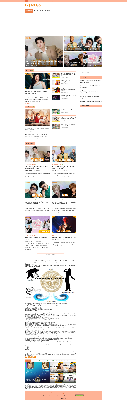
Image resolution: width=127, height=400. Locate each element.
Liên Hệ (68, 393)
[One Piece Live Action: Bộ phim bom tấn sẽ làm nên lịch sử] (37, 117)
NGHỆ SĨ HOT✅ (29, 70)
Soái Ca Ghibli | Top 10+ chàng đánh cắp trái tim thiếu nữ (68, 125)
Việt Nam (41, 10)
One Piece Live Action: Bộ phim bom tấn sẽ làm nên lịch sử (37, 128)
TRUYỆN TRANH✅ (30, 106)
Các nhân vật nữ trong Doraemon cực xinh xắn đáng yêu (68, 110)
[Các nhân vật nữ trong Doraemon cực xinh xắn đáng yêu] (56, 111)
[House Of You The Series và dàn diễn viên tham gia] (92, 59)
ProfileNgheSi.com (71, 395)
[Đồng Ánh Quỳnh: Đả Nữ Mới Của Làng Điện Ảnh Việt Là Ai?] (37, 81)
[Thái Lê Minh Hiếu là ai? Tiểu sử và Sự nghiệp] (64, 224)
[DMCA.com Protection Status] (79, 395)
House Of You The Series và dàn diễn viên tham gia (41, 1)
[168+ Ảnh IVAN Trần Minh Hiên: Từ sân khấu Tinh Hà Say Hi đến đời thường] (73, 59)
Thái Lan (36, 10)
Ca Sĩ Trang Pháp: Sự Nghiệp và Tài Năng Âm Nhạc (68, 81)
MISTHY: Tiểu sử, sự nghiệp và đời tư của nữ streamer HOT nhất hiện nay (68, 74)
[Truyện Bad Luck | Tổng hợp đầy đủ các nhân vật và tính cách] (56, 119)
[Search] (101, 11)
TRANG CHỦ (29, 10)
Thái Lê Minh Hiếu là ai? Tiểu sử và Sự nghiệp (64, 237)
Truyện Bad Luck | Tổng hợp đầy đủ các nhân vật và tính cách (68, 118)
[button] (29, 1)
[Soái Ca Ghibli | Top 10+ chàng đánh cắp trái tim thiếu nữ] (56, 126)
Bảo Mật (74, 393)
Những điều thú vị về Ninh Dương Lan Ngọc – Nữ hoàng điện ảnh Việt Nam (68, 89)
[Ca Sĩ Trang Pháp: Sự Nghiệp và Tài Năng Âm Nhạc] (56, 82)
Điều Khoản (49, 393)
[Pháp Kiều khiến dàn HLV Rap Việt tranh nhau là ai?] (56, 97)
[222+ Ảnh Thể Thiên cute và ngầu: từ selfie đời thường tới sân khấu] (92, 43)
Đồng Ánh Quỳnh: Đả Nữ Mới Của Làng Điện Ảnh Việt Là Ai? (36, 92)
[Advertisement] (63, 26)
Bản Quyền (62, 393)
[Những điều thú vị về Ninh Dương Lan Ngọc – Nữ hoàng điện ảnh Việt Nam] (56, 90)
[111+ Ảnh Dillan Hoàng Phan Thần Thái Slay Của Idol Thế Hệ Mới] (73, 43)
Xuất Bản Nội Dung (82, 393)
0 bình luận (36, 65)
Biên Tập (56, 393)
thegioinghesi (29, 170)
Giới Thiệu (43, 393)
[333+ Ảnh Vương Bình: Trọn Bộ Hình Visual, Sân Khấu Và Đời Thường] (44, 51)
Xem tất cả (27, 103)
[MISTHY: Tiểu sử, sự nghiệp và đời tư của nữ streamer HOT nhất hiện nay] (56, 75)
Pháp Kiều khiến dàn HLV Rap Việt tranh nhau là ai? (68, 96)
